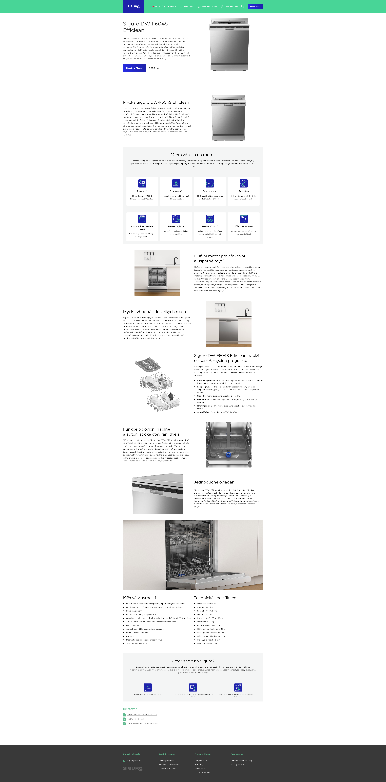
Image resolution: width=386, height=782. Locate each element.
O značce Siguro (202, 772)
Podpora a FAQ (201, 761)
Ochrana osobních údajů (242, 761)
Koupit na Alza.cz (134, 68)
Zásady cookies (238, 764)
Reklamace (200, 768)
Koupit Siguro (255, 6)
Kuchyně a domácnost (169, 764)
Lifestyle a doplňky (167, 768)
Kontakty (199, 764)
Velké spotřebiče (166, 761)
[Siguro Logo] (133, 6)
